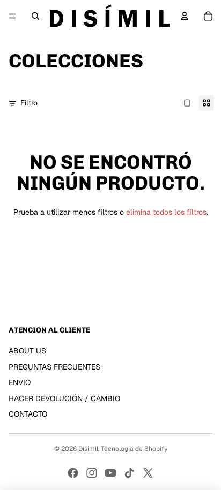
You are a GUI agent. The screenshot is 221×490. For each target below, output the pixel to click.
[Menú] (12, 16)
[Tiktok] (129, 472)
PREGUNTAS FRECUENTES (54, 367)
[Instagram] (91, 472)
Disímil (88, 448)
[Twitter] (148, 472)
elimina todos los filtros (166, 212)
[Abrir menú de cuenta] (184, 16)
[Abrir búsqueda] (35, 16)
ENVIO (20, 382)
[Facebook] (73, 472)
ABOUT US (27, 351)
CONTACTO (28, 414)
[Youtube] (110, 472)
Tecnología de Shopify (134, 448)
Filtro (29, 103)
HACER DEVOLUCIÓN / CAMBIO (64, 398)
